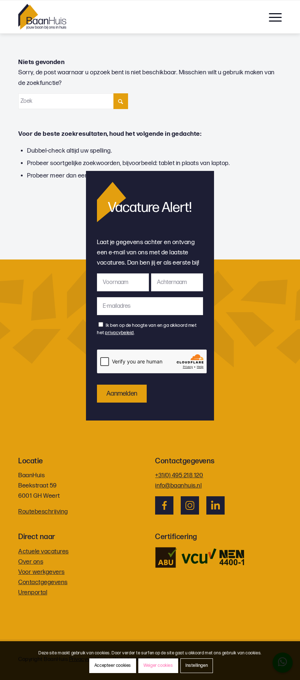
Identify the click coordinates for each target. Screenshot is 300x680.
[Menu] (272, 16)
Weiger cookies (158, 665)
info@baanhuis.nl (178, 485)
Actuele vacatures (43, 551)
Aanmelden (121, 393)
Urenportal (32, 592)
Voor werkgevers (41, 572)
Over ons (30, 561)
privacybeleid (119, 333)
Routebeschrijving (43, 511)
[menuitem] (272, 16)
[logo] (42, 16)
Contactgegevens (43, 582)
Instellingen (196, 665)
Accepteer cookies (112, 665)
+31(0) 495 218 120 (179, 475)
